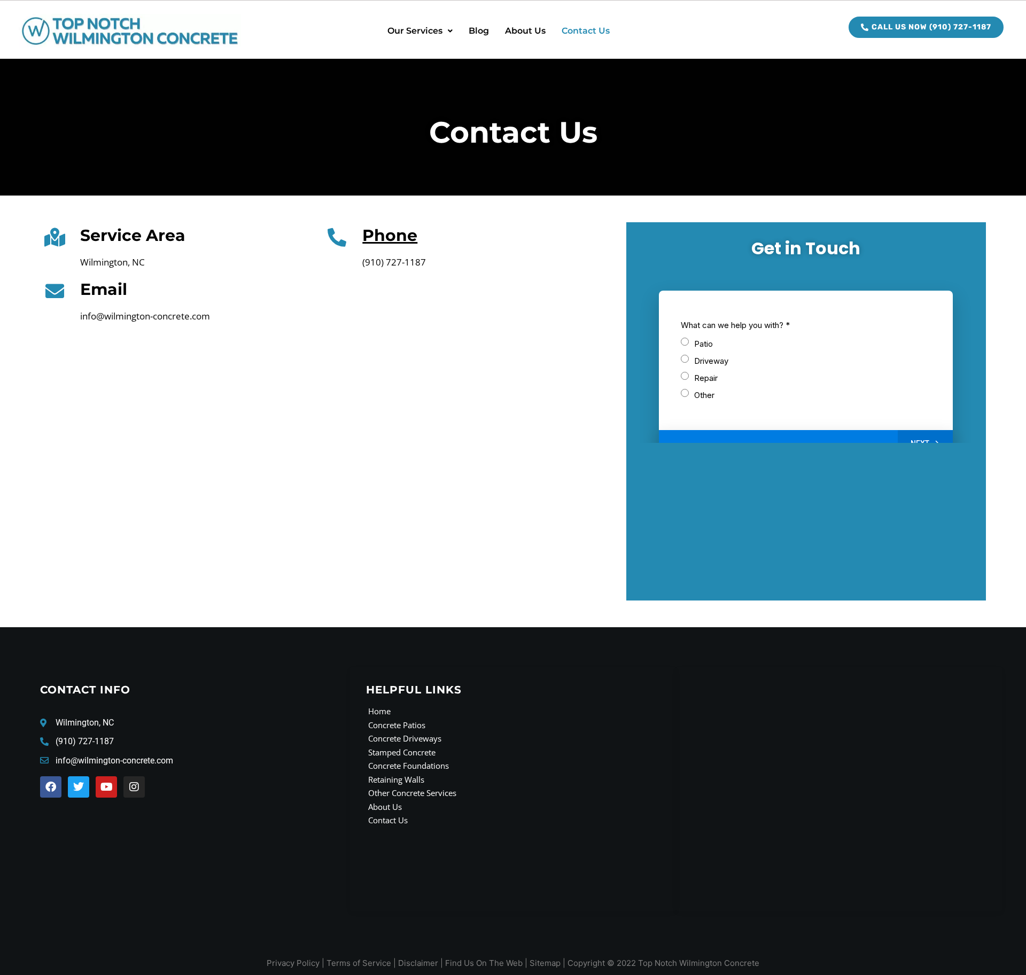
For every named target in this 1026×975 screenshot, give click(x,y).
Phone (389, 235)
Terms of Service (359, 963)
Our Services (414, 31)
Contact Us (586, 31)
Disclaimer (418, 963)
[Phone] (337, 237)
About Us (525, 31)
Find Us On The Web (484, 963)
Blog (479, 31)
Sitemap (545, 963)
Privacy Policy (293, 963)
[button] (420, 31)
